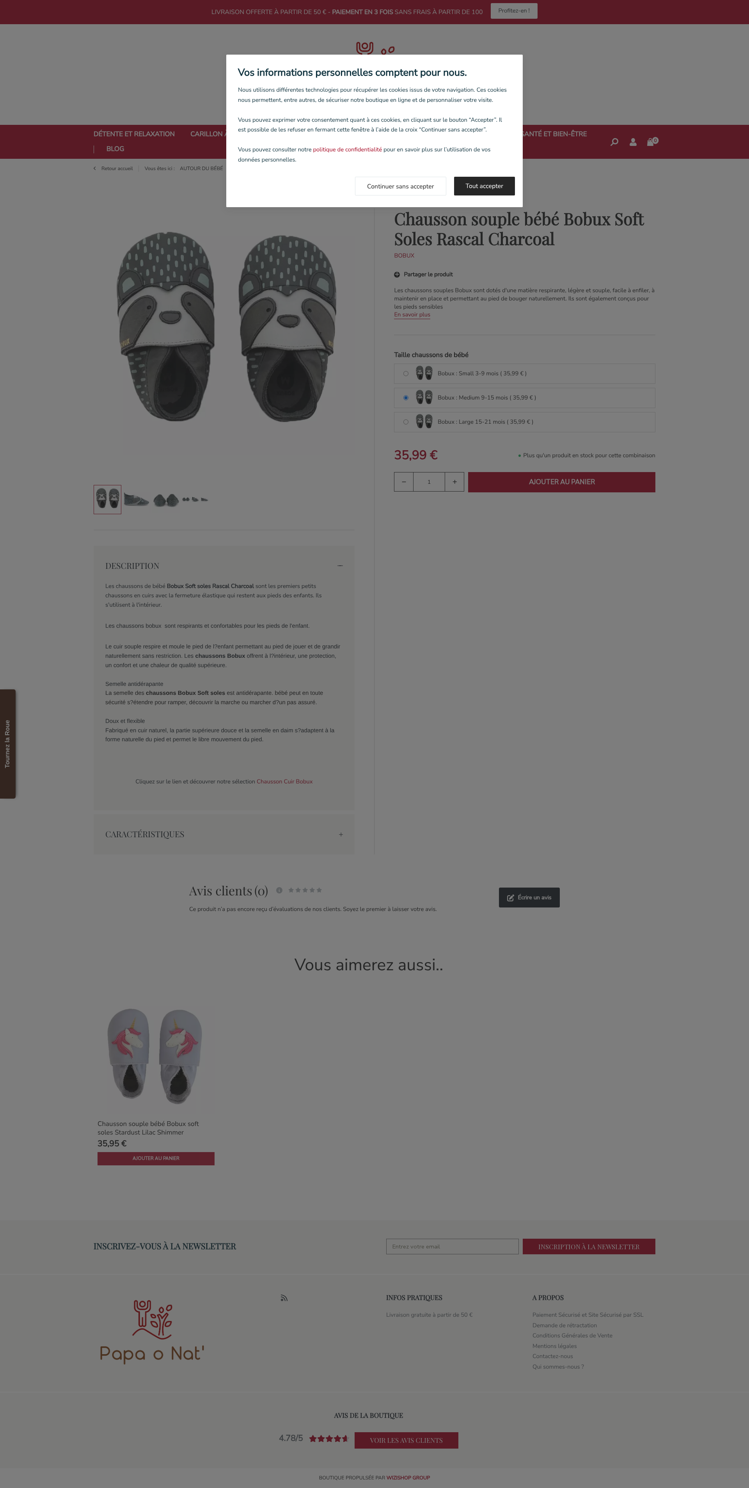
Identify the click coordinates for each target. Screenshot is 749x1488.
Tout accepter (485, 186)
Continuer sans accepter (400, 186)
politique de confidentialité (347, 150)
